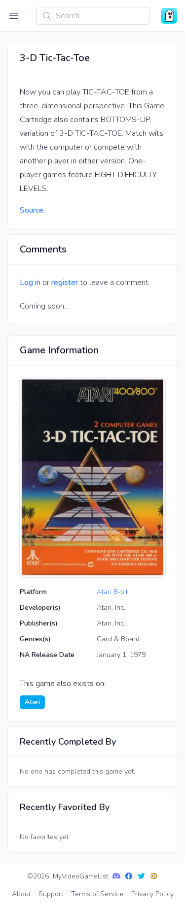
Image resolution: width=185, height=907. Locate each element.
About (21, 894)
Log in (30, 282)
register (64, 282)
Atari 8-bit (112, 591)
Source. (32, 210)
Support (50, 894)
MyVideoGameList (80, 876)
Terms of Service (97, 894)
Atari (32, 702)
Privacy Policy (152, 894)
